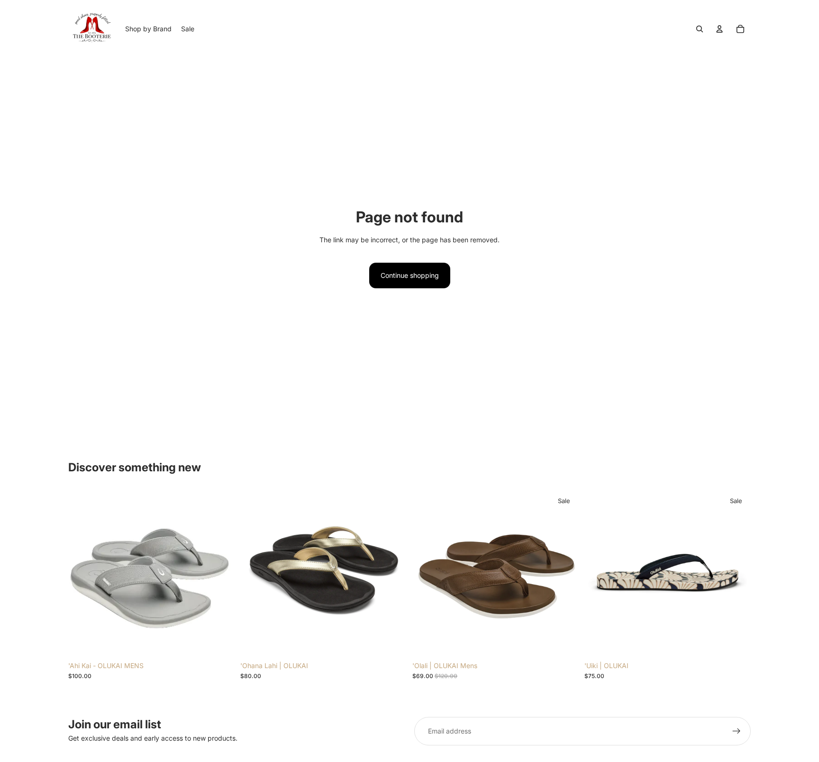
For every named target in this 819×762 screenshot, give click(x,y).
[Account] (719, 28)
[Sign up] (736, 731)
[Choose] (219, 642)
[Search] (699, 28)
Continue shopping (410, 275)
